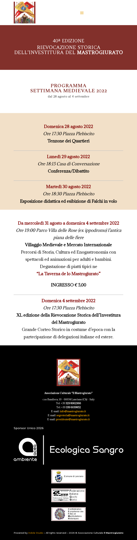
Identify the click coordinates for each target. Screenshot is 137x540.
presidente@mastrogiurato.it (73, 419)
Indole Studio (35, 532)
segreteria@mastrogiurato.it (72, 415)
